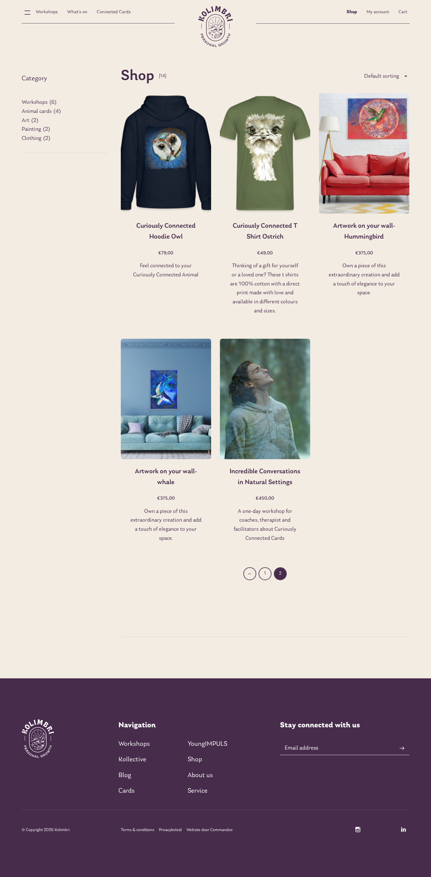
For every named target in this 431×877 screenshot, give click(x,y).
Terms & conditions (137, 830)
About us (200, 775)
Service (198, 791)
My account (377, 12)
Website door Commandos (209, 830)
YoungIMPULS (207, 744)
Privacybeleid (170, 830)
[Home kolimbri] (215, 26)
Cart (402, 12)
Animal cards (37, 111)
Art (25, 120)
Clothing (31, 138)
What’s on (77, 12)
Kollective (132, 759)
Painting (31, 129)
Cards (126, 791)
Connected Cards (114, 12)
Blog (124, 775)
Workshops (47, 12)
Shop (352, 12)
